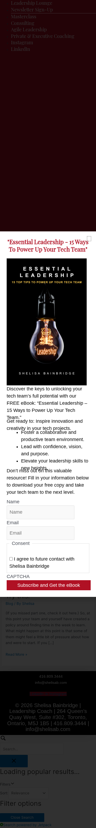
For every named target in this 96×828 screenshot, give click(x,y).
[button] (89, 239)
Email (13, 522)
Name (13, 501)
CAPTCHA (18, 576)
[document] (48, 414)
